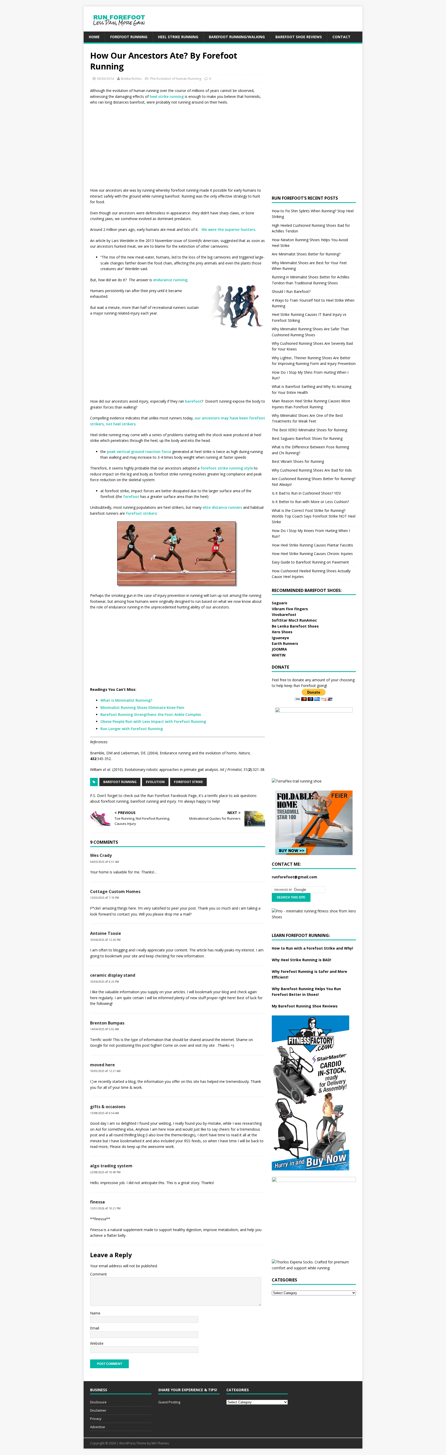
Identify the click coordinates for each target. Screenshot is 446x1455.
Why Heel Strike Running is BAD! (301, 959)
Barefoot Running (120, 782)
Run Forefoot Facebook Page (172, 795)
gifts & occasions (107, 1106)
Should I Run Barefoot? (291, 291)
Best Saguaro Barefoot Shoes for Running (307, 438)
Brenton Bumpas (107, 1023)
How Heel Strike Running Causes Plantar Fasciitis (312, 545)
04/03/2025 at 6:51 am (104, 862)
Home (94, 36)
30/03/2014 (105, 78)
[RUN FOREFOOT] (124, 28)
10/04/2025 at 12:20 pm (105, 940)
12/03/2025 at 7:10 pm (104, 897)
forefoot (131, 496)
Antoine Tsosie (105, 933)
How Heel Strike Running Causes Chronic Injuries (312, 553)
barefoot (193, 401)
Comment (98, 1274)
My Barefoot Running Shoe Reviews (305, 1006)
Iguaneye (280, 637)
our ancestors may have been (221, 418)
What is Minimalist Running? (126, 700)
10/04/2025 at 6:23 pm (104, 981)
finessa (97, 1202)
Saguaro (279, 602)
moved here (102, 1065)
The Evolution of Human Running (175, 78)
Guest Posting (169, 1402)
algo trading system (111, 1166)
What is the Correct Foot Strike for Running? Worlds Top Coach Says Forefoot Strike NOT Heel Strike (313, 516)
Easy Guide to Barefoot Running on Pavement (310, 562)
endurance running (170, 279)
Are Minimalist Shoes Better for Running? (306, 254)
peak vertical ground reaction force (139, 451)
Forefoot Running (128, 36)
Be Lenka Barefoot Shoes (295, 626)
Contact (341, 36)
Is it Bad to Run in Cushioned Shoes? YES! (306, 493)
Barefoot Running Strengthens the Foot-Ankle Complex (150, 714)
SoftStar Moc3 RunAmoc (294, 620)
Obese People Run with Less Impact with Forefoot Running (153, 721)
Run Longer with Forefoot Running (131, 728)
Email (94, 1328)
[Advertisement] (268, 18)
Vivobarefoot (284, 614)
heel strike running (167, 96)
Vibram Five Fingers (290, 608)
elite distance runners (222, 507)
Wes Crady (101, 855)
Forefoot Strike (188, 782)
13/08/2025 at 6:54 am (104, 1113)
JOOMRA (279, 649)
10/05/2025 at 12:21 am (105, 1071)
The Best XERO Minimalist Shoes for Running (309, 429)
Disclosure (98, 1402)
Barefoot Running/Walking (237, 36)
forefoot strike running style (227, 468)
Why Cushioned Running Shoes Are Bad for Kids (312, 470)
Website (96, 1343)
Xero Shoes (282, 631)
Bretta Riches (131, 78)
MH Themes (160, 1443)
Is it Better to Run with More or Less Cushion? (310, 501)
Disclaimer (98, 1410)
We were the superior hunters (228, 229)
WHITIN (278, 655)
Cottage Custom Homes (115, 891)
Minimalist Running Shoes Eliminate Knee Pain (142, 707)
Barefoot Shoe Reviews (298, 36)
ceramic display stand (112, 975)
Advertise (97, 1427)
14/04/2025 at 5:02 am (104, 1029)
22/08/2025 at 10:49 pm (105, 1172)
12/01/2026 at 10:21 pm (105, 1208)
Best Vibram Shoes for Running (298, 461)
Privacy (95, 1418)
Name (95, 1313)
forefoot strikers (141, 513)
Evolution (155, 782)
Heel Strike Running (178, 36)
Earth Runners (285, 643)
